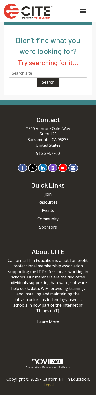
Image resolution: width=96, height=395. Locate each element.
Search (48, 82)
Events (48, 210)
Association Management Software (48, 367)
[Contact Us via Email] (73, 168)
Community (48, 219)
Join (48, 194)
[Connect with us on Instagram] (52, 168)
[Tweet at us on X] (32, 168)
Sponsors (48, 227)
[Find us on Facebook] (22, 168)
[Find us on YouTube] (62, 168)
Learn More (48, 322)
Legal (49, 384)
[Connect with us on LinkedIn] (42, 168)
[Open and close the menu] (72, 11)
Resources (48, 202)
